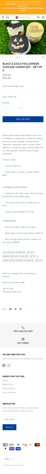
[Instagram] (8, 365)
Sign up (9, 427)
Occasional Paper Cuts (14, 86)
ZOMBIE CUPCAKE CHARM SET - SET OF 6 (20, 256)
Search (5, 380)
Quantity (6, 102)
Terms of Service (9, 392)
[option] (23, 37)
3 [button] (28, 57)
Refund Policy (8, 384)
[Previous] (3, 57)
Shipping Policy (9, 388)
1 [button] (17, 57)
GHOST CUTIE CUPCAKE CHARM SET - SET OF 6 (23, 260)
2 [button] (23, 57)
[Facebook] (4, 365)
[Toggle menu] (3, 17)
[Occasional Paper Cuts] (23, 17)
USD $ (7, 459)
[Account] (37, 17)
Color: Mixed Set (9, 96)
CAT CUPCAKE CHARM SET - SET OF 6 (19, 252)
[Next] (43, 57)
